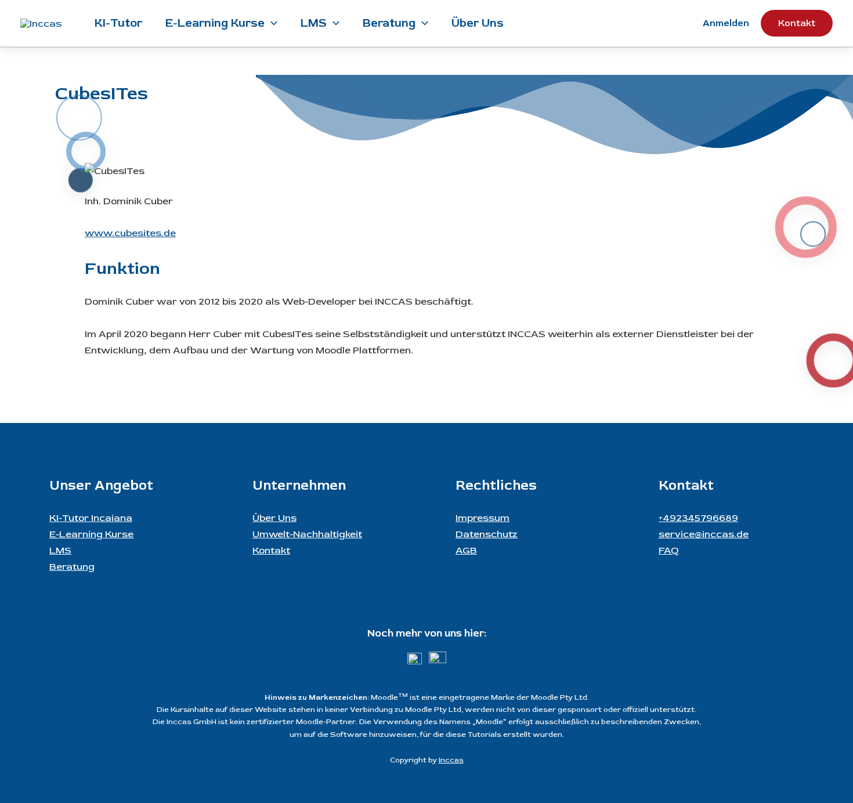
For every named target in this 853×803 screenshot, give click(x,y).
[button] (797, 23)
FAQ (669, 550)
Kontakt (271, 550)
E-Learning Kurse (215, 23)
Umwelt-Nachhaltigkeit (307, 534)
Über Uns (477, 23)
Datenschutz (487, 534)
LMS (314, 23)
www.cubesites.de (130, 233)
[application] (271, 23)
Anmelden (726, 23)
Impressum (482, 518)
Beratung (389, 23)
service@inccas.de (704, 534)
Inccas (451, 760)
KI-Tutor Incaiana (90, 518)
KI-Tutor (118, 23)
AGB (466, 550)
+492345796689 (698, 518)
